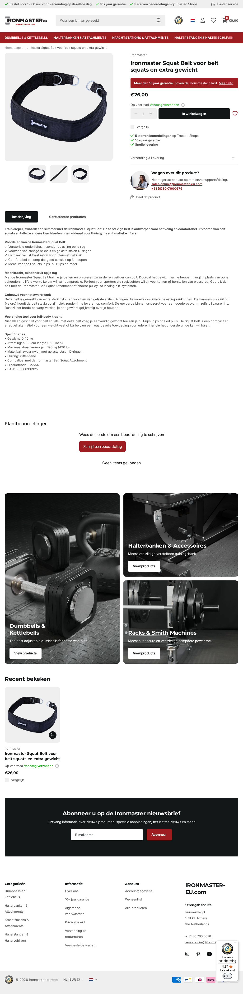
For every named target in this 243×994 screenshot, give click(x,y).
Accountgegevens (138, 891)
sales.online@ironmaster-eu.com (209, 942)
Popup (183, 105)
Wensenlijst (133, 899)
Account (132, 884)
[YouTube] (209, 954)
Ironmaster (139, 55)
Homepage (13, 47)
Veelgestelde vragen (80, 945)
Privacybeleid (75, 922)
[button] (151, 113)
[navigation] (37, 174)
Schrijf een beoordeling (102, 446)
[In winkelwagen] (52, 735)
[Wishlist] (213, 20)
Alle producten (136, 908)
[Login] (202, 20)
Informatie (74, 884)
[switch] (227, 976)
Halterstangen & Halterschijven (204, 38)
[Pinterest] (198, 954)
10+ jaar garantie (77, 899)
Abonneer (159, 834)
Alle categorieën (26, 37)
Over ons (72, 891)
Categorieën (15, 884)
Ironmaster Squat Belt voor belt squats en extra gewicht (32, 756)
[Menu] (235, 943)
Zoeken (158, 20)
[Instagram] (187, 954)
